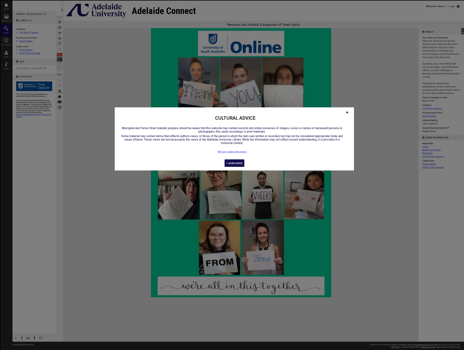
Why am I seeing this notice (232, 151)
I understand (234, 163)
